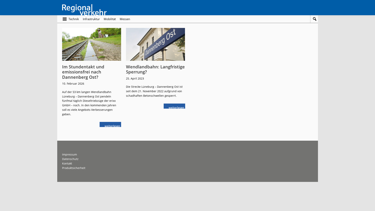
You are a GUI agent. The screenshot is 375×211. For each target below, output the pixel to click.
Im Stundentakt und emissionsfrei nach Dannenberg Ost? (83, 72)
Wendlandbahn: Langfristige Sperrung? (155, 69)
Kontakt (67, 163)
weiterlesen (113, 125)
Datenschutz (70, 159)
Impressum (69, 154)
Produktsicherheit (73, 168)
